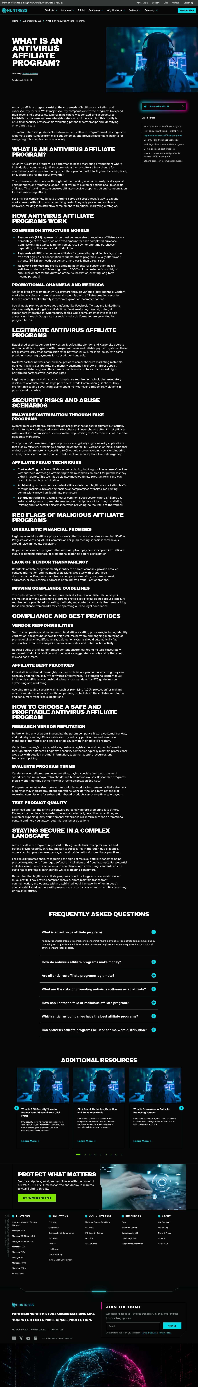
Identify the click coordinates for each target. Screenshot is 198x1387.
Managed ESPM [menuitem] (19, 1268)
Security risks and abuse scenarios (161, 139)
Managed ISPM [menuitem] (19, 1263)
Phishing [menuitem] (52, 1222)
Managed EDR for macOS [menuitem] (23, 1236)
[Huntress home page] (53, 1305)
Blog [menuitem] (124, 1222)
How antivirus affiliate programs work (163, 130)
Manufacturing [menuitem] (55, 1254)
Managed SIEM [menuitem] (19, 1252)
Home (15, 20)
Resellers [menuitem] (89, 1227)
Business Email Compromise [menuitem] (61, 1233)
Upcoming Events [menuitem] (130, 1238)
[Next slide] (181, 1108)
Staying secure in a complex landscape (163, 160)
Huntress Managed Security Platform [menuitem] (24, 1224)
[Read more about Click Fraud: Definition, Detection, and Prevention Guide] (99, 1108)
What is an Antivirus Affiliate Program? (163, 126)
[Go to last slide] (16, 1108)
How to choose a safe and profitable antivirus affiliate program (162, 155)
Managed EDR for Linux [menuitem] (22, 1241)
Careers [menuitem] (161, 1238)
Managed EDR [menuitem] (18, 1230)
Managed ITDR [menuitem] (18, 1246)
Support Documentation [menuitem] (132, 1243)
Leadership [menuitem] (163, 1227)
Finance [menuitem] (52, 1243)
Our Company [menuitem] (164, 1222)
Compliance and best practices (159, 148)
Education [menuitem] (53, 1238)
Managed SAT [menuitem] (18, 1257)
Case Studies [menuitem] (91, 1243)
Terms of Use (56, 1329)
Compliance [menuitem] (54, 1227)
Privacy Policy (20, 1329)
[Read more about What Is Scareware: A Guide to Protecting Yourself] (155, 1108)
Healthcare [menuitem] (53, 1249)
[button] (187, 10)
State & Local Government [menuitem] (60, 1259)
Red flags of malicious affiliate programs (164, 144)
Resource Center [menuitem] (129, 1227)
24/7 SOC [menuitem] (89, 1238)
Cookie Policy (38, 1329)
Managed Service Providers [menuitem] (97, 1222)
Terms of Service (149, 1332)
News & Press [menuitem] (164, 1233)
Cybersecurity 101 (31, 20)
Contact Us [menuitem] (163, 1243)
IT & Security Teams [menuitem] (94, 1233)
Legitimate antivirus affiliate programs (163, 135)
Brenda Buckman (30, 73)
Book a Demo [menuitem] (18, 1273)
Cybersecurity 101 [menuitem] (130, 1233)
